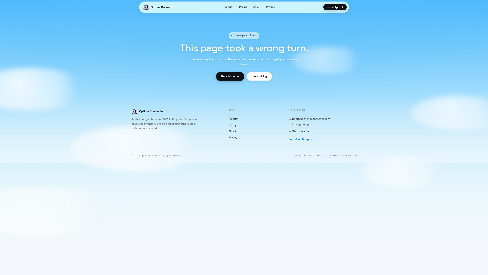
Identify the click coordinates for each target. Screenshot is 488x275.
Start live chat (301, 131)
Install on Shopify (300, 139)
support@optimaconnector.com (309, 119)
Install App (333, 7)
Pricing (243, 7)
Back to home (230, 76)
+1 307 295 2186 (299, 125)
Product (228, 7)
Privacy (270, 7)
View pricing (259, 76)
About (257, 7)
